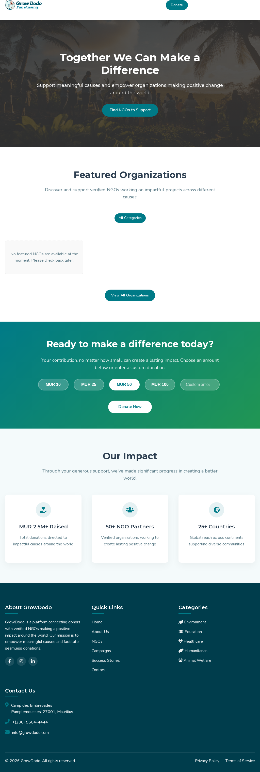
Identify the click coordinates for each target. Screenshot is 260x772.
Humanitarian (195, 651)
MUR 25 (88, 384)
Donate (177, 5)
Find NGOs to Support (130, 110)
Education (193, 632)
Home (97, 622)
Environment (194, 622)
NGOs (97, 641)
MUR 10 (53, 384)
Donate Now (130, 406)
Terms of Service (240, 761)
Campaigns (101, 651)
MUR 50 (124, 384)
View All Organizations (130, 295)
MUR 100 (160, 384)
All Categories (130, 217)
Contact (98, 670)
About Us (100, 632)
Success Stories (106, 660)
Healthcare (193, 641)
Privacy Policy (207, 761)
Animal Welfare (197, 660)
